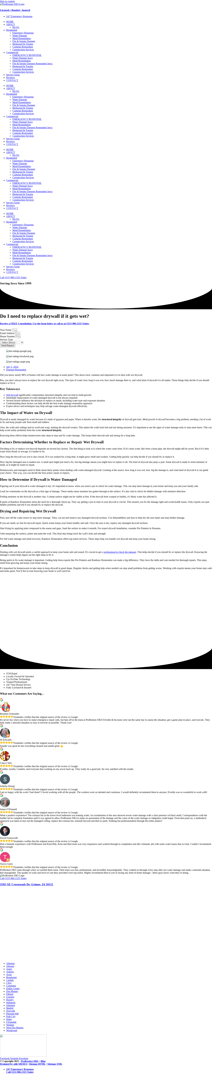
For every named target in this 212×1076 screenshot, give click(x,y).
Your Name (6, 330)
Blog (43, 1061)
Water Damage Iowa (22, 58)
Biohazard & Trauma (22, 44)
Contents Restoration (22, 46)
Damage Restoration (16, 369)
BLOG (15, 27)
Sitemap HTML (37, 1064)
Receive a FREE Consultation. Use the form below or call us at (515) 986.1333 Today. (44, 323)
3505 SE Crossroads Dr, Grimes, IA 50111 (26, 884)
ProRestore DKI (29, 1061)
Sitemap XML (54, 1064)
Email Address (7, 333)
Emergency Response (23, 33)
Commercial (12, 52)
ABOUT (10, 24)
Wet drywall (12, 395)
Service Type (6, 339)
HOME (10, 21)
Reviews (10, 77)
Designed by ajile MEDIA (13, 1064)
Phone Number (8, 336)
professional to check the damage (120, 552)
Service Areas (13, 74)
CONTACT (12, 80)
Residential (11, 30)
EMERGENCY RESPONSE (26, 55)
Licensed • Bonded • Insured (15, 10)
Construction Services (23, 49)
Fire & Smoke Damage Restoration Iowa (32, 63)
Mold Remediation (21, 38)
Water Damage (19, 35)
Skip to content (7, 1)
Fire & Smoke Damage (23, 41)
